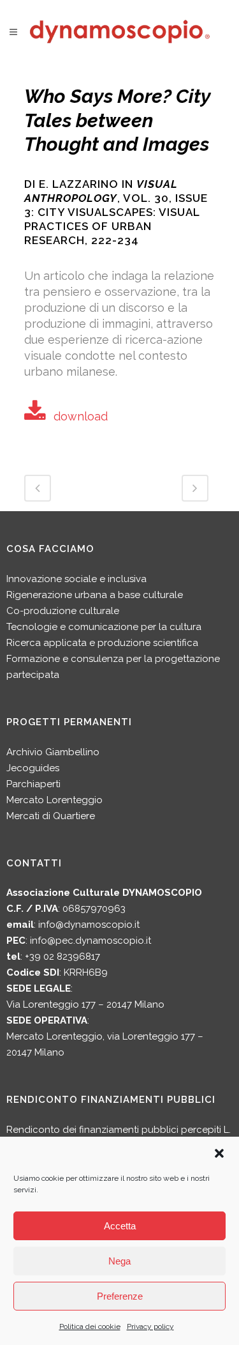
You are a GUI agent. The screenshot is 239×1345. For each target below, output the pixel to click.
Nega (119, 1261)
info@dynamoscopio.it (89, 924)
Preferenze (120, 1296)
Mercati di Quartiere (50, 816)
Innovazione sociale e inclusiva (76, 579)
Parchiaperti (33, 784)
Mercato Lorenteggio (54, 800)
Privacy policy (150, 1326)
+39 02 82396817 (62, 956)
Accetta (120, 1225)
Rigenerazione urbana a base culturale (94, 595)
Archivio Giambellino (52, 752)
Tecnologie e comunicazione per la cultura (103, 627)
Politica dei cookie (89, 1326)
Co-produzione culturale (62, 611)
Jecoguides (32, 768)
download (81, 416)
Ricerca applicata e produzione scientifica (102, 643)
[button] (219, 1153)
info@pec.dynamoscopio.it (90, 940)
